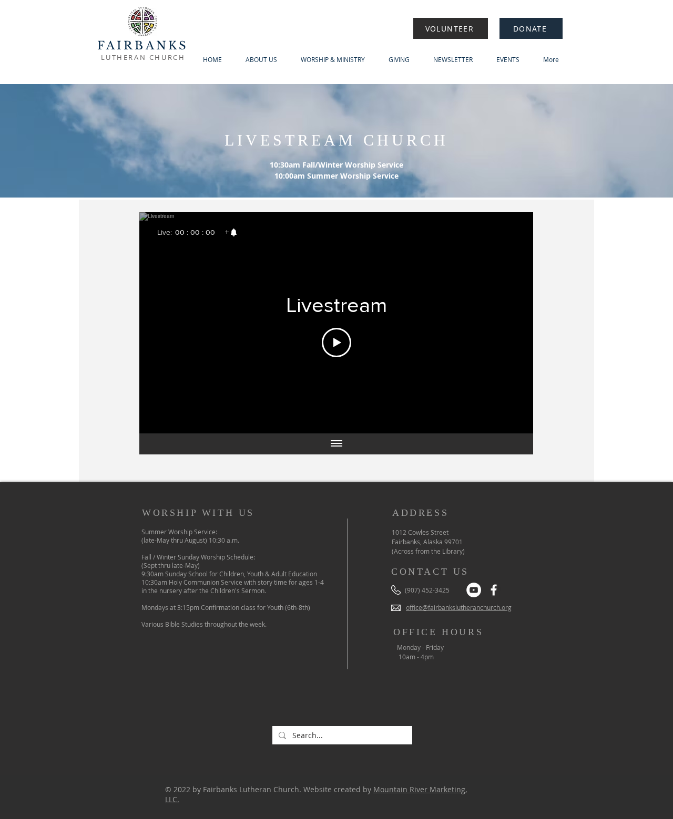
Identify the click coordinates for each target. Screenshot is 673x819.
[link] (231, 232)
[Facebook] (493, 590)
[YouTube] (473, 590)
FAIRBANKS (143, 46)
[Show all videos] (336, 443)
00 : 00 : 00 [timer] (195, 232)
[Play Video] (336, 342)
